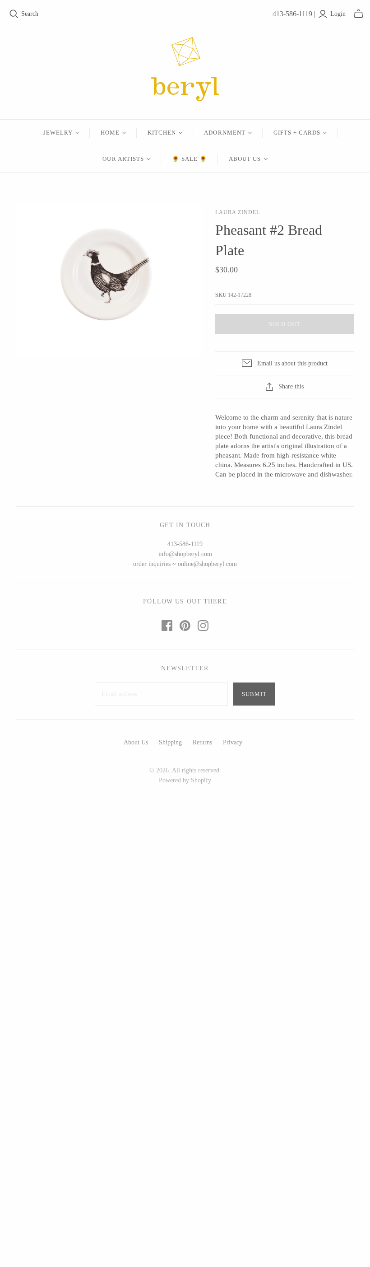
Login (338, 13)
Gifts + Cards (297, 132)
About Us (245, 158)
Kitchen (162, 132)
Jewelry (58, 132)
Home (110, 132)
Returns (202, 742)
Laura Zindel (237, 212)
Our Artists (122, 158)
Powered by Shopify (185, 780)
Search (29, 13)
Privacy (232, 742)
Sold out (285, 324)
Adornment (224, 132)
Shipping (170, 742)
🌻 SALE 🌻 (189, 158)
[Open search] (13, 14)
